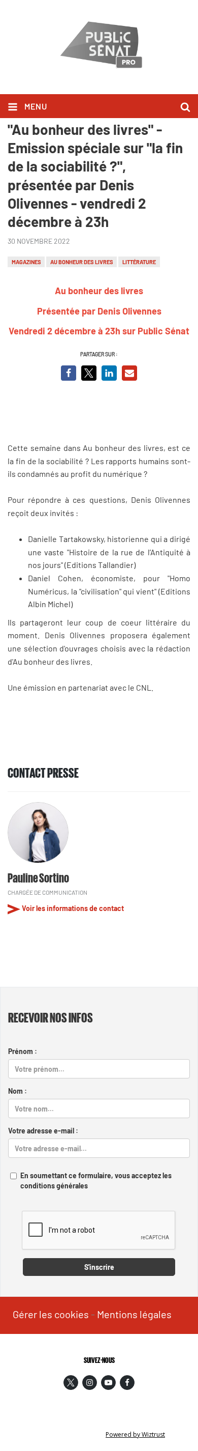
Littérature (139, 262)
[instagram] (89, 1382)
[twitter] (70, 1382)
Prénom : (22, 1051)
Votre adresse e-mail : (43, 1130)
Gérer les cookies (51, 1314)
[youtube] (108, 1382)
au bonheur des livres (81, 262)
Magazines (26, 262)
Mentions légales (134, 1314)
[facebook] (127, 1382)
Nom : (17, 1091)
